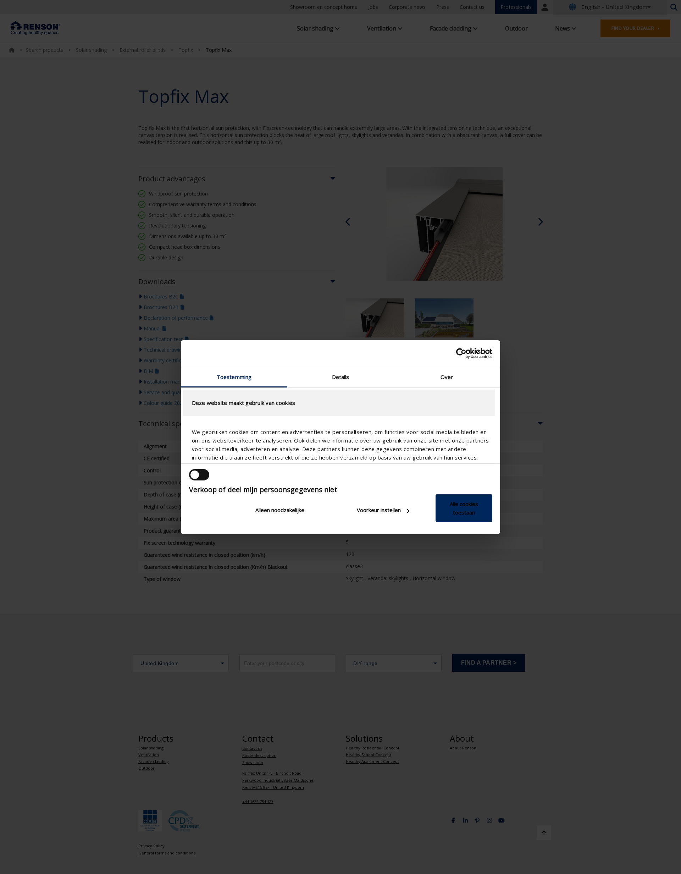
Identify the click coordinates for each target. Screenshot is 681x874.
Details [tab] (340, 376)
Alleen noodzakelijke (279, 509)
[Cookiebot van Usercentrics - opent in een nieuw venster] (461, 353)
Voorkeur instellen (379, 509)
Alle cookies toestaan (464, 508)
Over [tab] (447, 376)
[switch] (199, 474)
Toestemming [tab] (234, 376)
